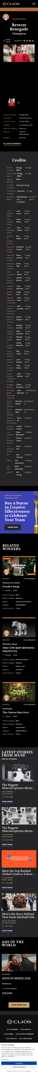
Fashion (6, 974)
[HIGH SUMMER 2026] (19, 962)
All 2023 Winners (12, 143)
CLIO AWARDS (12, 1029)
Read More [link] (7, 802)
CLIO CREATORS (25, 1038)
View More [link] (7, 993)
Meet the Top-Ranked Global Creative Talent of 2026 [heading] (19, 872)
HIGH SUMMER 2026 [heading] (16, 978)
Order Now (13, 527)
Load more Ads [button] (19, 1005)
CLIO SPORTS (25, 1029)
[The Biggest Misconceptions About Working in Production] (19, 773)
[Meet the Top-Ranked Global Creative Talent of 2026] (19, 859)
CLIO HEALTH (11, 1038)
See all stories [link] (9, 759)
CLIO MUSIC (9, 1034)
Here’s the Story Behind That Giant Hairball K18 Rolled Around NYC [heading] (18, 916)
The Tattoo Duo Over (16, 712)
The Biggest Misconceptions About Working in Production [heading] (18, 786)
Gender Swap (11, 586)
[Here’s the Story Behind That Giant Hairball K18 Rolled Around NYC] (19, 902)
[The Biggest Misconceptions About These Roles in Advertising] (19, 816)
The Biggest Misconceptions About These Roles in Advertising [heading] (17, 829)
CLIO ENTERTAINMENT (25, 1034)
